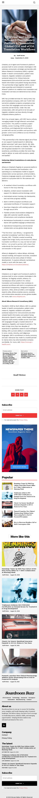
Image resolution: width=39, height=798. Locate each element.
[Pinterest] (22, 395)
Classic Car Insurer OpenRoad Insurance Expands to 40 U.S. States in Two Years (24, 505)
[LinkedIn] (4, 725)
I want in (18, 415)
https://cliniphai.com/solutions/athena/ (15, 264)
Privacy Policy (23, 420)
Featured (5, 767)
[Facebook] (13, 395)
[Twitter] (17, 395)
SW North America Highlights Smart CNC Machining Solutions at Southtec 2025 (28, 355)
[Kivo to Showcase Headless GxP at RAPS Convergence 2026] (7, 523)
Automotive (5, 752)
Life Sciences (19, 33)
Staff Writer (21, 55)
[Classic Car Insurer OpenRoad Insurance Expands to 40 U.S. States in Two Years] (7, 504)
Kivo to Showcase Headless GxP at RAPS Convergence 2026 (25, 523)
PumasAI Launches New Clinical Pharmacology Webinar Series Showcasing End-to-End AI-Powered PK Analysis (24, 514)
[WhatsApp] (26, 395)
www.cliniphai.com (18, 296)
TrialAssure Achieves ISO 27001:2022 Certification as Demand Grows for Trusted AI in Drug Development (24, 495)
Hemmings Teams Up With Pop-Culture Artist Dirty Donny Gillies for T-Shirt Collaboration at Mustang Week (24, 486)
